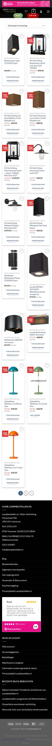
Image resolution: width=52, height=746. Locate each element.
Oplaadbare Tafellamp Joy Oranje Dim (13, 467)
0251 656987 (8, 544)
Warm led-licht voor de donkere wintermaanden (25, 709)
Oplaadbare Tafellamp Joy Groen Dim (38, 403)
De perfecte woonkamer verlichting (18, 704)
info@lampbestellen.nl (12, 549)
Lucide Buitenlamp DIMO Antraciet (38, 333)
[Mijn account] (41, 11)
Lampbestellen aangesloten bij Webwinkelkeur (24, 698)
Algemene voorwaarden (13, 569)
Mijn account (8, 646)
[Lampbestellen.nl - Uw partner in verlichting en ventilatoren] (11, 10)
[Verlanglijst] (26, 11)
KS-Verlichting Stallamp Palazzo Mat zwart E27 (11, 225)
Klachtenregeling (10, 585)
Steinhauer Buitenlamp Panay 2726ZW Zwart (12, 277)
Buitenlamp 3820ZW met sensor (13, 341)
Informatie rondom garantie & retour (19, 668)
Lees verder (35, 415)
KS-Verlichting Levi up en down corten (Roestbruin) (38, 118)
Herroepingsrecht (10, 574)
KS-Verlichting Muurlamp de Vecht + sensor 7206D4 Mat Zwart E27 (12, 172)
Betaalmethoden (10, 564)
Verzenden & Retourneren (14, 580)
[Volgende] (31, 493)
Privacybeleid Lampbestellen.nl (17, 591)
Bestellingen (8, 657)
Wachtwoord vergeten (12, 662)
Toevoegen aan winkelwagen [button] (12, 79)
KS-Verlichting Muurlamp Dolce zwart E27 (37, 170)
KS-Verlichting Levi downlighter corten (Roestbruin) (12, 118)
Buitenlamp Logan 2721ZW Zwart (12, 62)
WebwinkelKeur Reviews (14, 739)
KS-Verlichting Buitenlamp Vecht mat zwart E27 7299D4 (37, 64)
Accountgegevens (10, 652)
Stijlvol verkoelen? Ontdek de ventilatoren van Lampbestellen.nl (24, 691)
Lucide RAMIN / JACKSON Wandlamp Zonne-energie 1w (38, 290)
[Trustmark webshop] (26, 4)
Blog (4, 558)
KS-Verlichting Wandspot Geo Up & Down (38, 225)
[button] (33, 11)
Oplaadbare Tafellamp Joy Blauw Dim (13, 403)
